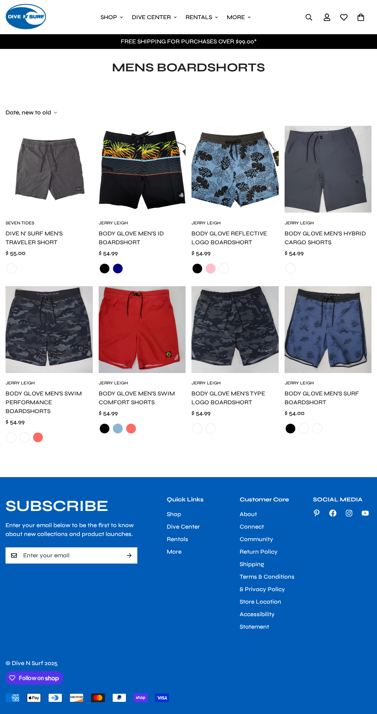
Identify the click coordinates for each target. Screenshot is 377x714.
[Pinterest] (316, 513)
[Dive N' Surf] (26, 17)
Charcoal (11, 268)
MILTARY (210, 428)
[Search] (308, 17)
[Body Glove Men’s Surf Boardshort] (328, 329)
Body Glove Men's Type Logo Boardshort (228, 398)
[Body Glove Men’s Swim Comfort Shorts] (142, 329)
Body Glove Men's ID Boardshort (131, 238)
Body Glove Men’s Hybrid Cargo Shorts (325, 238)
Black (104, 268)
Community (256, 539)
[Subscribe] (129, 555)
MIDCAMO (24, 437)
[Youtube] (365, 513)
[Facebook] (333, 513)
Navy (118, 268)
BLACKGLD (11, 437)
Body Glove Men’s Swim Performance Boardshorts (44, 402)
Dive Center (151, 17)
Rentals (199, 17)
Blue (118, 428)
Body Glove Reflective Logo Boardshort (229, 238)
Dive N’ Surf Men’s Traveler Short (34, 238)
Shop (109, 17)
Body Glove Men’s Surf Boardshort (322, 398)
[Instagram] (349, 513)
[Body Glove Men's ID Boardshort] (142, 169)
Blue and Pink (210, 268)
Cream (224, 268)
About (248, 514)
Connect (252, 526)
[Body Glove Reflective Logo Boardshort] (235, 169)
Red (38, 437)
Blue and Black (197, 268)
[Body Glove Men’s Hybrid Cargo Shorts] (328, 169)
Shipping (252, 564)
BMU (304, 428)
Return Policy (259, 551)
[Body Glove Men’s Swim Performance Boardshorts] (49, 329)
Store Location (260, 601)
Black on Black (290, 428)
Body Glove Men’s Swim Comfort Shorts (137, 398)
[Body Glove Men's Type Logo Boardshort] (235, 329)
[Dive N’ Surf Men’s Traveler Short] (49, 169)
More (236, 17)
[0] (360, 17)
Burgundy (317, 428)
